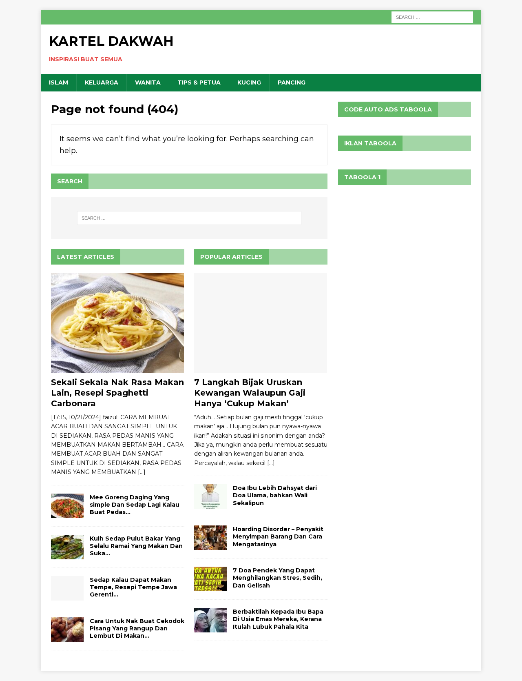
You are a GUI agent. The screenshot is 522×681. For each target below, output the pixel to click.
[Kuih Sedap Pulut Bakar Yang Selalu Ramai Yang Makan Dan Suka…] (67, 547)
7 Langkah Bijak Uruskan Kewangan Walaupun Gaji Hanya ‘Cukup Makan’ (249, 392)
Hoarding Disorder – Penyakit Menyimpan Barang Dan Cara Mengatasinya (278, 536)
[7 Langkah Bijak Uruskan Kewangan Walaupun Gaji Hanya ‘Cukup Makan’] (260, 323)
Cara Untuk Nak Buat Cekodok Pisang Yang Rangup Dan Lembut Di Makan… (137, 628)
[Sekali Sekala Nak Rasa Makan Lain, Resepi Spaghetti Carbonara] (117, 323)
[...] (142, 472)
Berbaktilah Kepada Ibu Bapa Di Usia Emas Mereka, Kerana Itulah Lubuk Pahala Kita (278, 619)
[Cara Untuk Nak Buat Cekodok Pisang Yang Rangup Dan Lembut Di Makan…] (67, 629)
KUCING (249, 82)
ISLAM (58, 82)
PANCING (291, 82)
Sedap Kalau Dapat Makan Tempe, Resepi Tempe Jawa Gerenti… (133, 587)
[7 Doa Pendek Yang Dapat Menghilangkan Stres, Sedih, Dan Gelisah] (210, 579)
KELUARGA (101, 82)
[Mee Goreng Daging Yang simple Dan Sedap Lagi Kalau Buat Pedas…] (67, 506)
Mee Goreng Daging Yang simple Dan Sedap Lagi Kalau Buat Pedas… (134, 505)
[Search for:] (432, 16)
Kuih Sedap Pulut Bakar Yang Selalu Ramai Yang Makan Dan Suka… (136, 546)
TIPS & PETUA (199, 82)
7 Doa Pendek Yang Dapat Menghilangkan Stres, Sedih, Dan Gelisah (277, 578)
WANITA (148, 82)
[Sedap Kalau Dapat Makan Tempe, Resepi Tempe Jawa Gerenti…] (67, 588)
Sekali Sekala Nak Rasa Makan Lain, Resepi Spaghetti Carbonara (117, 392)
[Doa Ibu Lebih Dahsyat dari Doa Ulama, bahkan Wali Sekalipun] (210, 496)
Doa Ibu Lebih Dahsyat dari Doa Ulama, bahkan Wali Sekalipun (275, 495)
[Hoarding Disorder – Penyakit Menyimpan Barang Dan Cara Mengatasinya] (210, 537)
